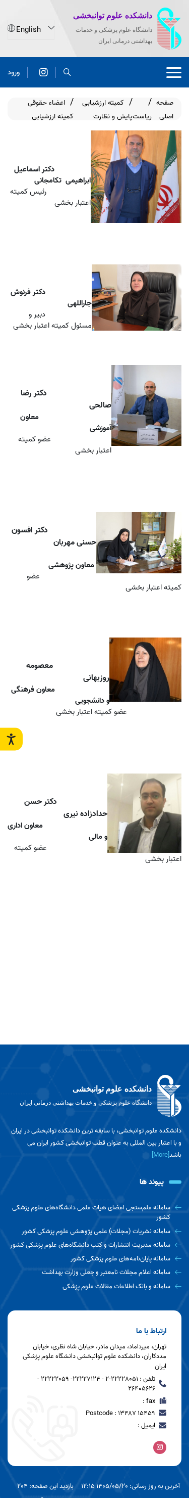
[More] (160, 1155)
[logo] (94, 1096)
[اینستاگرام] (43, 72)
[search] (67, 72)
